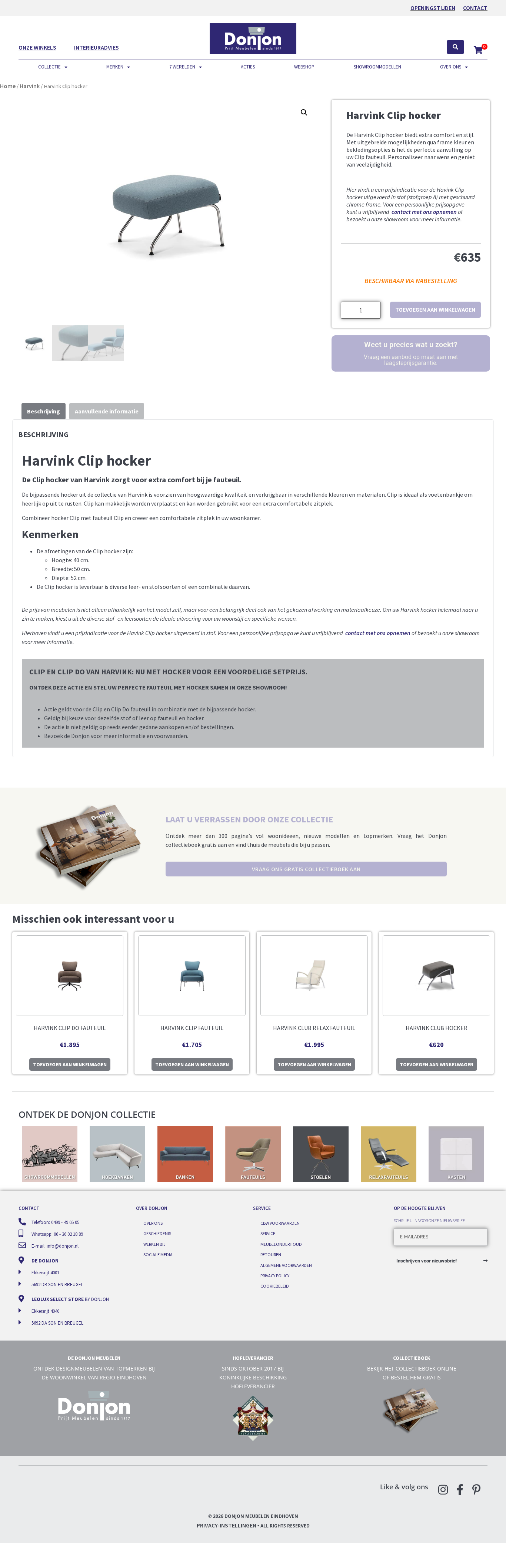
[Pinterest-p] (476, 1489)
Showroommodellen (377, 67)
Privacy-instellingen (226, 1525)
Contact (475, 7)
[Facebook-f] (459, 1489)
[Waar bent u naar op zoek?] (455, 47)
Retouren (270, 1254)
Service (267, 1233)
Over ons (450, 67)
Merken (114, 67)
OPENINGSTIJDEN (432, 7)
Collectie (49, 67)
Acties (248, 67)
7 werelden (182, 67)
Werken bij (154, 1244)
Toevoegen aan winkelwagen (435, 310)
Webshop (304, 67)
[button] (304, 112)
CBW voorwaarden (280, 1223)
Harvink (30, 86)
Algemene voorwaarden (286, 1265)
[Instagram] (443, 1489)
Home (8, 86)
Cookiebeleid (274, 1286)
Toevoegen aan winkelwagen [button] (70, 1064)
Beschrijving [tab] (43, 411)
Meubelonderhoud (281, 1244)
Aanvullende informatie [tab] (107, 411)
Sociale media (158, 1254)
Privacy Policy (274, 1275)
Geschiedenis (157, 1233)
